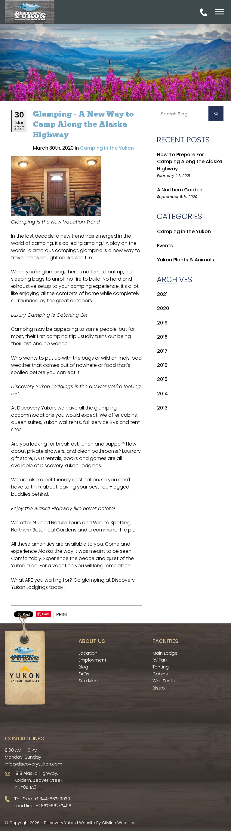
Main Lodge (165, 653)
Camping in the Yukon (184, 231)
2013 (162, 407)
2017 (162, 351)
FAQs (84, 674)
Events (165, 245)
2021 (162, 294)
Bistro (158, 688)
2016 (162, 365)
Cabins (160, 674)
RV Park (160, 660)
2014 (162, 393)
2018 (162, 336)
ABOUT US (92, 641)
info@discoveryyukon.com (33, 764)
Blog (83, 667)
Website (87, 822)
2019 (162, 322)
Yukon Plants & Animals (185, 259)
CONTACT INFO (25, 738)
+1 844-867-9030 (52, 799)
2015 (162, 379)
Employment (92, 660)
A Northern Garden (179, 189)
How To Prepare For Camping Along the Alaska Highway (189, 161)
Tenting (160, 667)
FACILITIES (165, 641)
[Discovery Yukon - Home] (30, 12)
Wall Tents (163, 681)
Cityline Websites (118, 822)
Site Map (88, 681)
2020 (163, 308)
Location (88, 653)
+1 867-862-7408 (53, 806)
